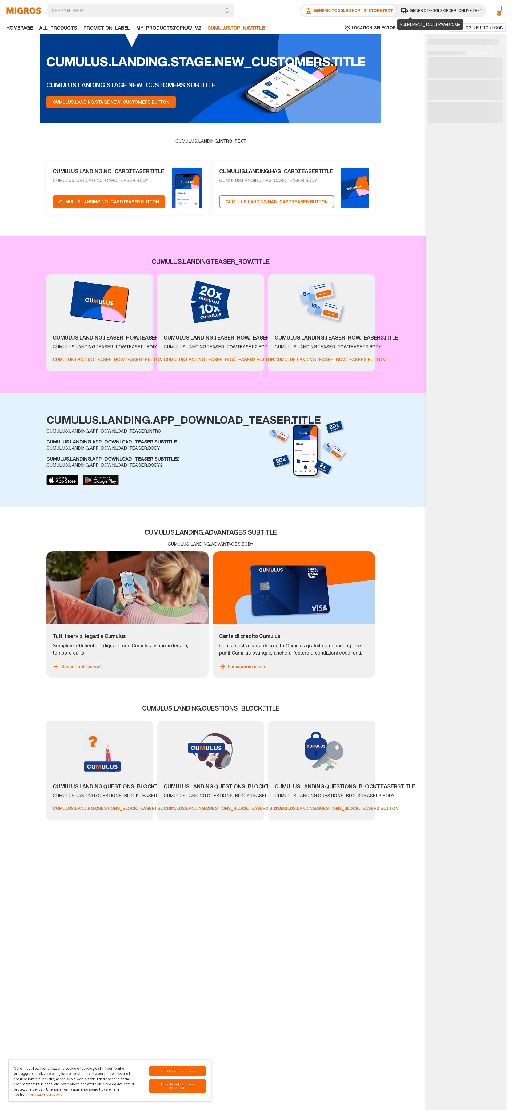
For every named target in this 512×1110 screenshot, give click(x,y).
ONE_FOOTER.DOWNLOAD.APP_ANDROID (101, 480)
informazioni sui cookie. (44, 1094)
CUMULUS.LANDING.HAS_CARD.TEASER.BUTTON (277, 202)
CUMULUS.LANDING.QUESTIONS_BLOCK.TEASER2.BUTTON (225, 808)
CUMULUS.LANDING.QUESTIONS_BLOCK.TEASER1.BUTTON (114, 808)
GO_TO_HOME (23, 11)
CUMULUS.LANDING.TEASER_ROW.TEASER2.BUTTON (219, 359)
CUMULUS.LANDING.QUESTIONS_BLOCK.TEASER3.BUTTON (336, 808)
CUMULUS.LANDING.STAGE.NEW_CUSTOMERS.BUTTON (111, 102)
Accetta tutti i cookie (177, 1071)
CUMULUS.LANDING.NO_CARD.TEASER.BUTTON (109, 202)
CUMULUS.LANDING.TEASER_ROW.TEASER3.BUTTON (330, 359)
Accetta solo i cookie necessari (177, 1086)
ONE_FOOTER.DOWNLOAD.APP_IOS (62, 480)
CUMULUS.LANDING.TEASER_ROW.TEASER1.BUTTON (107, 359)
